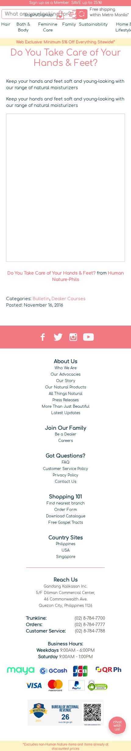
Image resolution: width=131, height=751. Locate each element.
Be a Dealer (65, 434)
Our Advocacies (65, 374)
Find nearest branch (66, 503)
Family (69, 24)
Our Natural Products (65, 387)
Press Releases (65, 400)
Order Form (65, 510)
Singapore (65, 557)
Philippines (65, 544)
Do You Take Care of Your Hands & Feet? (51, 273)
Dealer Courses (68, 299)
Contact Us (65, 481)
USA (65, 550)
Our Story (65, 381)
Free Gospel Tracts (65, 522)
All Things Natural (65, 394)
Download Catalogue (65, 516)
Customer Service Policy (65, 469)
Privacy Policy (65, 475)
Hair (5, 24)
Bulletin (41, 299)
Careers (65, 441)
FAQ (65, 462)
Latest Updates (65, 413)
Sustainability (93, 24)
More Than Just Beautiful (65, 406)
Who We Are (65, 368)
